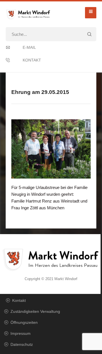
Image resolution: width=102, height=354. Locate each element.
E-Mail (29, 47)
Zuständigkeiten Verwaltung (35, 311)
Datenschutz (21, 344)
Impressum (20, 333)
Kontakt (32, 60)
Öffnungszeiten (24, 322)
